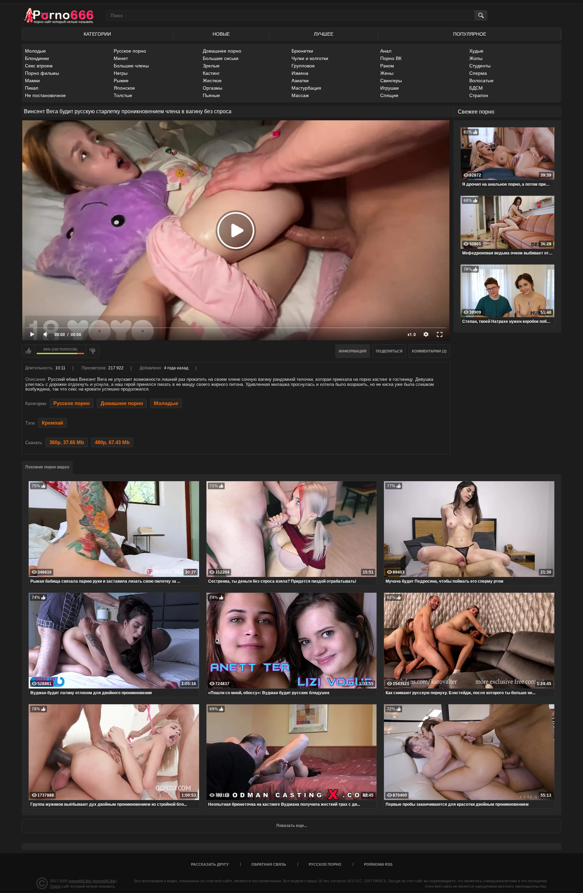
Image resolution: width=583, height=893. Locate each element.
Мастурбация (306, 88)
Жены (386, 73)
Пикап (31, 88)
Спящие (389, 95)
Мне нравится (28, 351)
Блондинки (37, 58)
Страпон (478, 95)
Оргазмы (212, 88)
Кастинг (211, 73)
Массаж (300, 95)
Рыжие (121, 80)
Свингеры (391, 80)
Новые (221, 34)
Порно (55, 886)
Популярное (469, 34)
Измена (300, 73)
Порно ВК (390, 58)
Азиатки (300, 80)
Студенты (480, 65)
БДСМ (476, 88)
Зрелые (211, 65)
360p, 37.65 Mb (66, 442)
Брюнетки (302, 51)
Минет (121, 58)
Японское (124, 88)
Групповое (303, 65)
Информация (352, 351)
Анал (385, 51)
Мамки (32, 80)
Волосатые (481, 80)
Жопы (475, 58)
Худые (476, 51)
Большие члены (131, 65)
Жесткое (212, 80)
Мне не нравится (92, 351)
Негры (121, 73)
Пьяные (211, 95)
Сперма (478, 73)
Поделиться (389, 351)
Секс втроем (39, 65)
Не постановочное (45, 95)
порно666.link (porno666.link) (92, 881)
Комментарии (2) (429, 351)
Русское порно (130, 51)
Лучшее (323, 34)
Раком (387, 65)
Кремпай (52, 423)
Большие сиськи (221, 58)
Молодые (35, 51)
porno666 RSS (378, 864)
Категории (97, 34)
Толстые (123, 95)
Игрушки (389, 88)
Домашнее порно (222, 51)
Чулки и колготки (310, 58)
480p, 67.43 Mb (112, 442)
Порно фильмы (42, 73)
